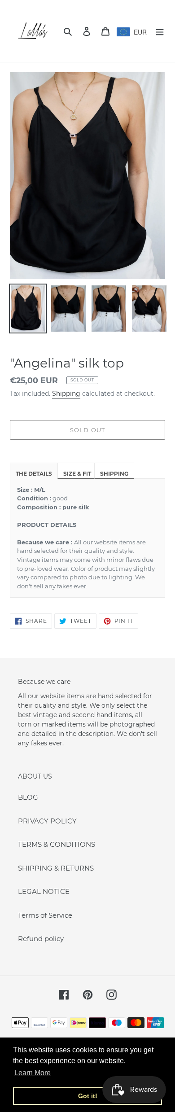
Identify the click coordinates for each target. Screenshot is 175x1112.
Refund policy (41, 938)
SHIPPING (114, 473)
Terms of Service (45, 915)
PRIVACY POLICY (47, 821)
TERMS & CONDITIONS (56, 844)
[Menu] (159, 31)
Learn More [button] (32, 1073)
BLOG (28, 797)
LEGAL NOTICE (44, 891)
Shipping (66, 394)
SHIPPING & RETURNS (56, 868)
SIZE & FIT (77, 473)
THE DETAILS (34, 473)
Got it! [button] (87, 1095)
